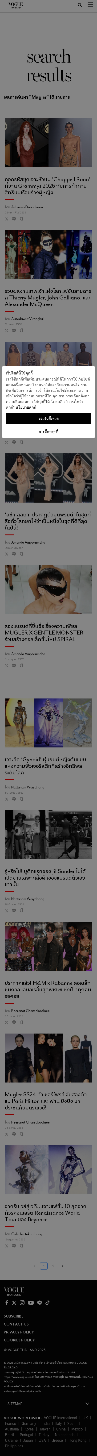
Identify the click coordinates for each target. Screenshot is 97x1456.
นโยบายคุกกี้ (26, 407)
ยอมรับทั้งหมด (49, 418)
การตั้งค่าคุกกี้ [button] (48, 431)
